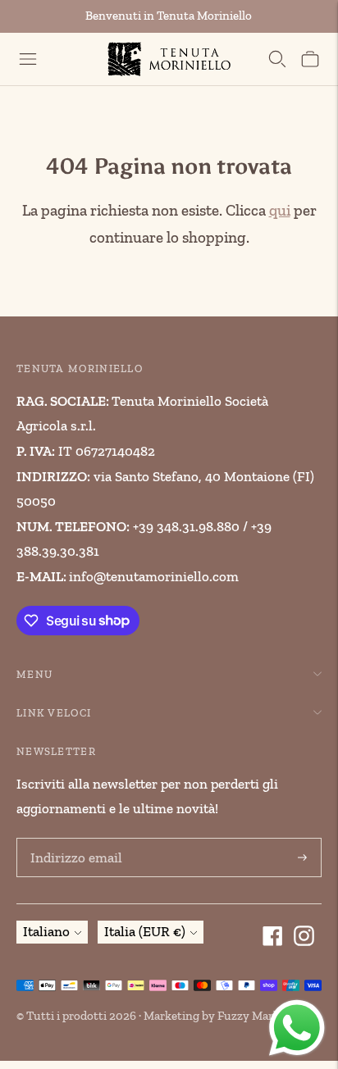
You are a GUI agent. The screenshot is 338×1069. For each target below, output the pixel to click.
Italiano (46, 931)
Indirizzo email (72, 840)
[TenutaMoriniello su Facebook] (275, 938)
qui (279, 210)
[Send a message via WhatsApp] (297, 1028)
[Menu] (27, 59)
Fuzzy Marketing (262, 1015)
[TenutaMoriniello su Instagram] (306, 938)
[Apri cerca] (277, 59)
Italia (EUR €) (144, 931)
